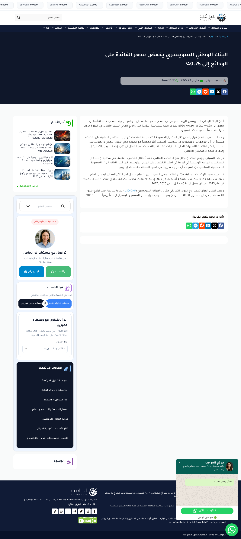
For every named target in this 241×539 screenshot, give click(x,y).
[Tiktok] (55, 511)
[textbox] (45, 349)
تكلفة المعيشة (75, 28)
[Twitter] (81, 511)
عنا (47, 28)
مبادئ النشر (125, 506)
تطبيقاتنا (94, 28)
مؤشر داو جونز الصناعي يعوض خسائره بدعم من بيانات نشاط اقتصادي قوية (36, 147)
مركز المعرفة (125, 28)
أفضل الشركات (197, 28)
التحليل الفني (145, 28)
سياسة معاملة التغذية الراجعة (147, 506)
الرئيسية (223, 37)
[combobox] (45, 349)
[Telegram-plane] (74, 511)
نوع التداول (62, 342)
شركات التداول (219, 28)
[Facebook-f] (94, 511)
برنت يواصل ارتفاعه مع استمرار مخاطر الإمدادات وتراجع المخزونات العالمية (36, 135)
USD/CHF (130, 191)
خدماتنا (58, 28)
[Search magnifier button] (18, 17)
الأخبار (160, 28)
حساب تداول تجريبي (31, 303)
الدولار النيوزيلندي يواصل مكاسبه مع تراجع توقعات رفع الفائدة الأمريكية (35, 160)
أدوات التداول (176, 28)
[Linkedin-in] (68, 511)
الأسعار (108, 28)
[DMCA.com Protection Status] (87, 523)
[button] (224, 91)
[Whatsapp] (61, 511)
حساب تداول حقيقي (58, 303)
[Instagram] (88, 511)
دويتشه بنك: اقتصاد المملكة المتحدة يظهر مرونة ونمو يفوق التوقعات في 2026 (36, 173)
